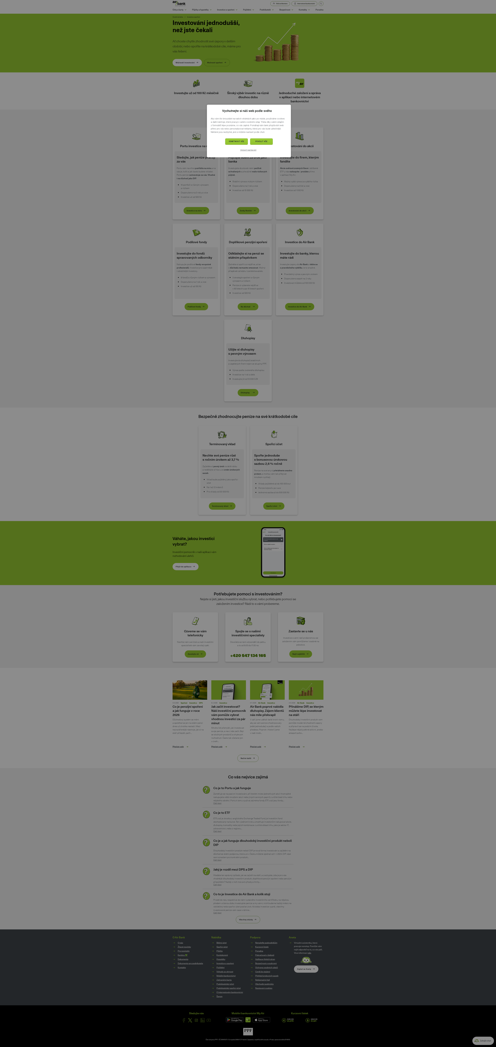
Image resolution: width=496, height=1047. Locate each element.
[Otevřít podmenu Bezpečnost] (292, 10)
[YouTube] (209, 1020)
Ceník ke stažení (262, 971)
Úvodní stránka (178, 17)
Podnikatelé (265, 10)
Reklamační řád (262, 980)
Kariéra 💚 (183, 955)
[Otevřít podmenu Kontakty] (309, 10)
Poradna (319, 10)
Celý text (217, 803)
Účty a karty (178, 10)
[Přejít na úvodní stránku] (179, 3)
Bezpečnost (284, 10)
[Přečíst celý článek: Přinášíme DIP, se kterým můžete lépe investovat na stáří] (306, 691)
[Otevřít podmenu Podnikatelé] (272, 10)
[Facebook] (184, 1020)
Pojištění (247, 10)
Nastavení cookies (263, 988)
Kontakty (303, 10)
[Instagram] (196, 1020)
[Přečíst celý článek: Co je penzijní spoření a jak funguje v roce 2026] (190, 691)
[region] (249, 131)
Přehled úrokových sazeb (266, 976)
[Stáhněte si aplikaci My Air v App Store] (261, 1019)
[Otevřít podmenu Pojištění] (253, 10)
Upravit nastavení (248, 150)
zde (309, 953)
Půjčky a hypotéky (200, 10)
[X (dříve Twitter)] (190, 1020)
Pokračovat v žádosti (264, 955)
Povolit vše (261, 141)
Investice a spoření (225, 10)
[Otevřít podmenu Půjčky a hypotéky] (210, 10)
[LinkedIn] (202, 1020)
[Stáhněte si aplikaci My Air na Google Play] (234, 1019)
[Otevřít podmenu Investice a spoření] (236, 10)
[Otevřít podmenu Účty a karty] (185, 10)
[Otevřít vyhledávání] (321, 3)
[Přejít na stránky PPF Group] (248, 1031)
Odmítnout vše (236, 141)
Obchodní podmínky (264, 984)
